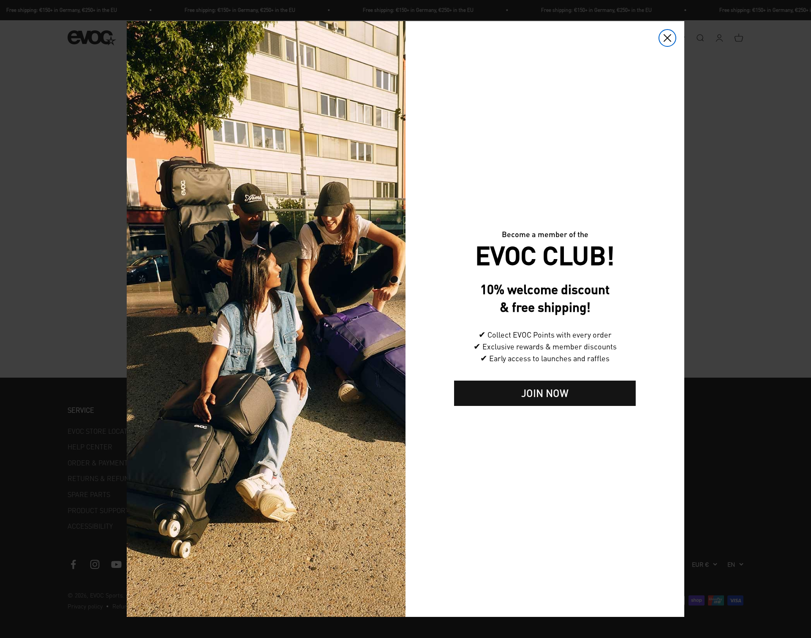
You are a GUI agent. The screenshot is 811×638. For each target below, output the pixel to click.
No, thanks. (545, 419)
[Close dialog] (667, 38)
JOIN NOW (545, 393)
